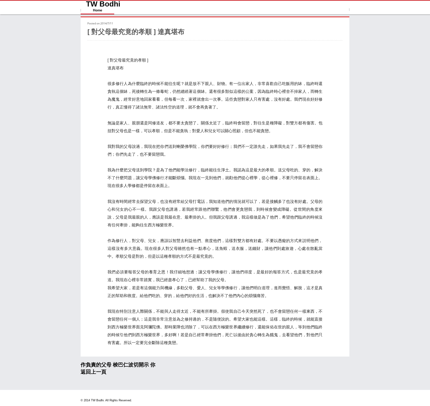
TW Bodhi (103, 4)
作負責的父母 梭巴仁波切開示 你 (118, 365)
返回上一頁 (93, 372)
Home (97, 10)
